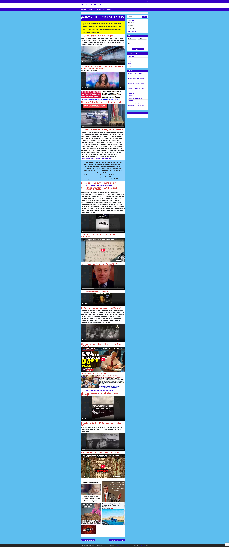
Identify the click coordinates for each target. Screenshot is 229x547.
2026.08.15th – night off (133, 93)
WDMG (117, 545)
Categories (90, 9)
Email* (129, 43)
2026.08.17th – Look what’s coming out (136, 88)
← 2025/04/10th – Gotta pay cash (87, 540)
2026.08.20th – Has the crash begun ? (136, 80)
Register (138, 49)
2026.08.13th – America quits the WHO (136, 98)
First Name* (130, 38)
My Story (96, 9)
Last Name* (140, 38)
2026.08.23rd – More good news (135, 73)
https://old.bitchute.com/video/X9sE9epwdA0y (99, 390)
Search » (144, 16)
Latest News (83, 9)
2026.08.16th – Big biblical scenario (136, 90)
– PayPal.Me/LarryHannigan (114, 30)
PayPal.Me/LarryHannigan (133, 31)
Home (82, 12)
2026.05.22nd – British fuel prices (135, 75)
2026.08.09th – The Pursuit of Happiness (137, 108)
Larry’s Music (109, 9)
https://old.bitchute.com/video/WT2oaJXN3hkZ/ (99, 185)
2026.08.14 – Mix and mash (134, 95)
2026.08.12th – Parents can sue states (136, 100)
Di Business (142, 545)
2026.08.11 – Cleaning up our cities (136, 103)
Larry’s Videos (102, 9)
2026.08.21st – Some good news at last (136, 78)
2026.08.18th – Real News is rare (135, 85)
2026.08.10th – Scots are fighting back (136, 105)
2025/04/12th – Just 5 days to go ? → (117, 540)
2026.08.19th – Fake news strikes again (136, 83)
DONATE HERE (131, 20)
